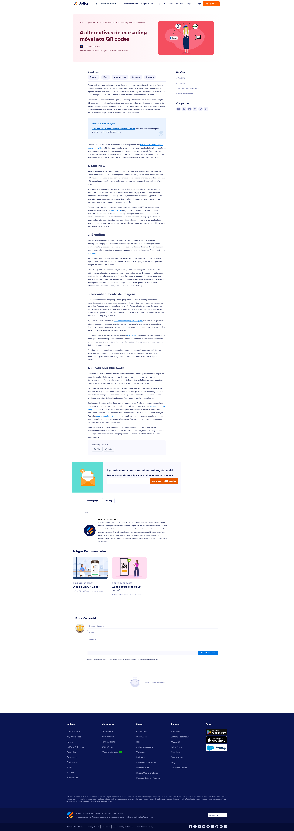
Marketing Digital (92, 501)
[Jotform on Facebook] (190, 826)
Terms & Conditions (75, 827)
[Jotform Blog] (208, 826)
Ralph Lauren (116, 210)
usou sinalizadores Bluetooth (108, 416)
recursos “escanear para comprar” (128, 321)
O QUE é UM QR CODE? (83, 583)
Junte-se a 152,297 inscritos (164, 481)
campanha (131, 335)
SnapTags (92, 253)
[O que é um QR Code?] (90, 568)
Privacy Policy (93, 827)
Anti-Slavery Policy (145, 827)
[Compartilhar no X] (178, 109)
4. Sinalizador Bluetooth (184, 93)
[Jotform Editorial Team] (81, 46)
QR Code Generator (105, 3)
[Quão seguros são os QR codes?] (129, 568)
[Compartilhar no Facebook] (184, 109)
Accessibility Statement (123, 827)
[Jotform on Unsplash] (225, 826)
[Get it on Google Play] (216, 732)
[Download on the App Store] (216, 739)
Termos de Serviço (145, 659)
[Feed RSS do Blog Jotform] (206, 109)
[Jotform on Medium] (203, 826)
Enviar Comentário (208, 653)
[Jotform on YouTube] (221, 826)
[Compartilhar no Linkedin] (189, 109)
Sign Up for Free (211, 4)
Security (106, 827)
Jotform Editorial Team (92, 46)
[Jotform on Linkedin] (199, 826)
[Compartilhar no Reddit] (195, 109)
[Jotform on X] (195, 826)
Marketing (108, 501)
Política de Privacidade (129, 659)
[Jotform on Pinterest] (216, 826)
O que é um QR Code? (86, 586)
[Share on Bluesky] (200, 109)
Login (199, 4)
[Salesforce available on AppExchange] (216, 747)
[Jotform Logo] (82, 3)
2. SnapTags (180, 83)
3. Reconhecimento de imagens (187, 88)
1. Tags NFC (180, 78)
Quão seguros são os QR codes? (126, 588)
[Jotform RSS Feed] (212, 826)
